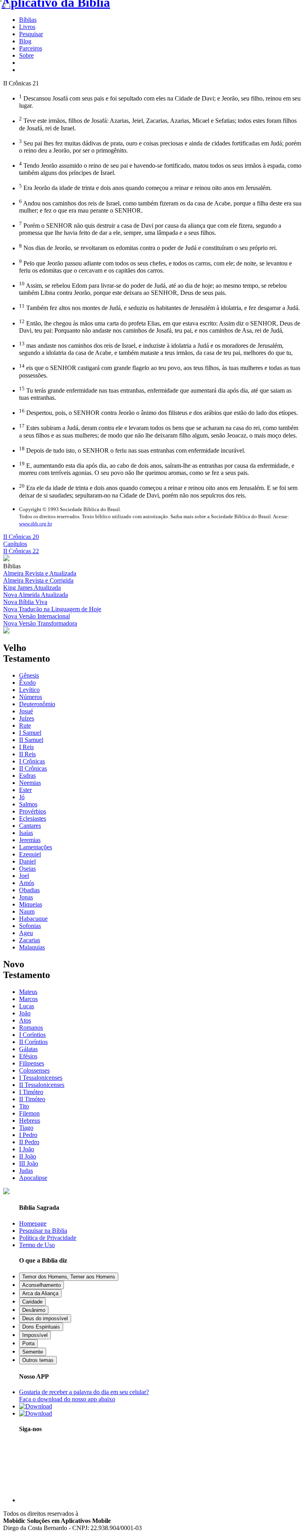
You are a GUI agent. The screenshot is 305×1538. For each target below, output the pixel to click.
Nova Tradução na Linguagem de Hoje (52, 609)
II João (27, 1156)
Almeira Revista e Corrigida (38, 580)
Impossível (35, 1335)
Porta (28, 1343)
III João (28, 1163)
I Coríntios (32, 1034)
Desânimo (33, 1310)
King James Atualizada (32, 587)
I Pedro (28, 1134)
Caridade (32, 1302)
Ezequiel (30, 854)
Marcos (28, 999)
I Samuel (30, 732)
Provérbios (32, 811)
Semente (32, 1352)
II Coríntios (33, 1041)
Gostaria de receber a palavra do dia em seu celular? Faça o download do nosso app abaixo (84, 1395)
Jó (22, 797)
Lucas (26, 1006)
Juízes (26, 718)
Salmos (28, 804)
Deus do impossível (45, 1318)
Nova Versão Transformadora (40, 623)
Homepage (32, 1223)
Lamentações (35, 847)
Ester (25, 789)
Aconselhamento (41, 1285)
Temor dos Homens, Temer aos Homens (68, 1277)
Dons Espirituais (41, 1327)
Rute (25, 725)
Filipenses (31, 1063)
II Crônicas (33, 768)
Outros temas (38, 1360)
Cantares (30, 825)
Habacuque (33, 918)
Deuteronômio (37, 704)
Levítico (29, 689)
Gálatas (28, 1049)
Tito (24, 1106)
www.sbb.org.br (35, 524)
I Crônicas (32, 761)
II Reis (27, 754)
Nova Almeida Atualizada (35, 594)
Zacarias (29, 940)
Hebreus (29, 1120)
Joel (24, 875)
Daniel (27, 861)
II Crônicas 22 (21, 551)
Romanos (31, 1027)
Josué (26, 711)
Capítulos (15, 543)
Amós (26, 882)
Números (30, 696)
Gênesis (29, 675)
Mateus (28, 991)
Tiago (26, 1127)
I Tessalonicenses (40, 1077)
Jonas (26, 897)
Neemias (30, 782)
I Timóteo (31, 1092)
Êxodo (27, 682)
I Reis (26, 747)
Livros (27, 26)
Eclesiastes (32, 818)
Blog (25, 41)
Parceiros (30, 48)
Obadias (29, 890)
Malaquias (32, 947)
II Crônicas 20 (21, 536)
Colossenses (34, 1070)
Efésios (28, 1056)
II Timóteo (32, 1099)
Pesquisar (31, 34)
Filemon (29, 1113)
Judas (26, 1170)
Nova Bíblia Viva (25, 602)
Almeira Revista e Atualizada (39, 573)
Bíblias (28, 19)
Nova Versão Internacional (36, 616)
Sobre (26, 55)
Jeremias (30, 840)
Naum (27, 911)
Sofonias (30, 925)
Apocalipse (33, 1177)
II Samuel (31, 739)
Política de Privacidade (47, 1237)
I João (26, 1149)
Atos (25, 1020)
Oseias (27, 868)
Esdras (27, 775)
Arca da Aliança (40, 1293)
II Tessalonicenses (41, 1084)
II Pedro (29, 1142)
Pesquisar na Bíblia (43, 1230)
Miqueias (30, 904)
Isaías (26, 832)
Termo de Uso (37, 1245)
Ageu (26, 933)
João (25, 1013)
